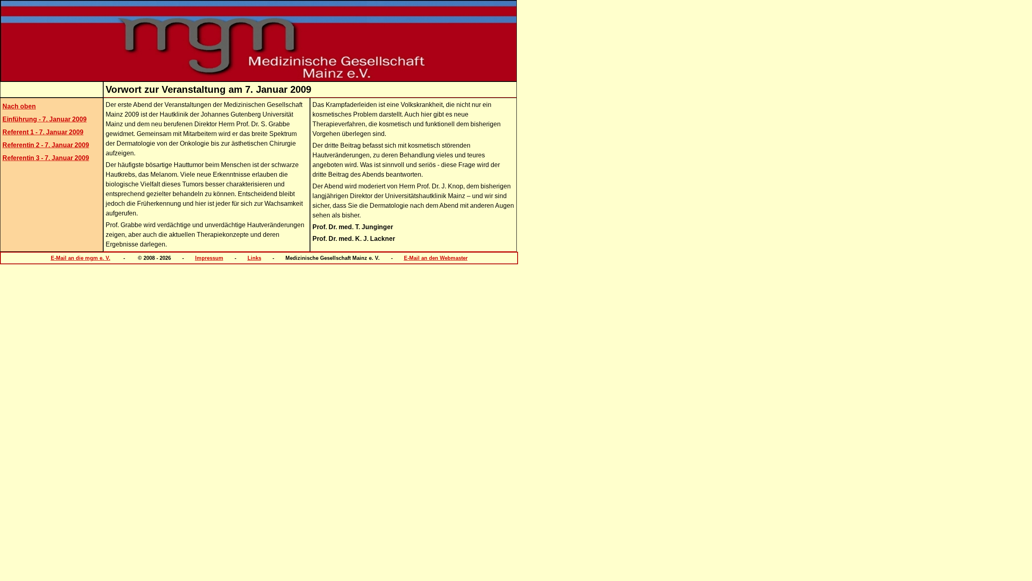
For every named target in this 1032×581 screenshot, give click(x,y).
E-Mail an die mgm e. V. (80, 258)
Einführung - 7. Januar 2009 (44, 119)
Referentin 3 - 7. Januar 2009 (45, 158)
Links (254, 258)
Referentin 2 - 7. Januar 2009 (45, 145)
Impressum (209, 258)
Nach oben (19, 106)
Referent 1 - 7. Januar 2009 (42, 132)
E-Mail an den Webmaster (436, 258)
